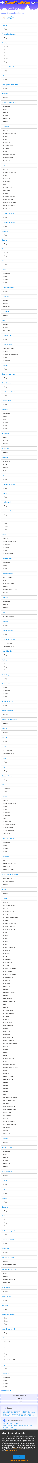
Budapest (7, 932)
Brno (5, 50)
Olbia (5, 151)
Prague (6, 29)
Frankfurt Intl (7, 959)
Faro (5, 464)
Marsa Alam (7, 190)
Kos (5, 184)
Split (5, 470)
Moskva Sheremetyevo (10, 1043)
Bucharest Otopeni (9, 929)
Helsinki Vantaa (8, 977)
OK (19, 1457)
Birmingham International (11, 917)
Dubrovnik (7, 461)
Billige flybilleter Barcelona (25, 1425)
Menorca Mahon (8, 1037)
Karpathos (7, 986)
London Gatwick (8, 1022)
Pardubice (7, 59)
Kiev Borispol (8, 998)
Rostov (6, 1082)
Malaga (6, 467)
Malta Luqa (7, 1031)
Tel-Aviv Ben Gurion (9, 1106)
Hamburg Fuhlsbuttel (10, 974)
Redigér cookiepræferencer (19, 1460)
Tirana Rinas (7, 1115)
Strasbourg (7, 1103)
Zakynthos (7, 160)
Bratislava (7, 47)
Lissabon (6, 1019)
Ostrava (6, 56)
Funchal (6, 965)
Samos (6, 1088)
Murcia (6, 1046)
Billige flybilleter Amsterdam (10, 1423)
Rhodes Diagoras (9, 157)
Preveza (6, 1073)
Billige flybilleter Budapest (10, 1429)
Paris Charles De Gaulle (11, 354)
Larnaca (6, 148)
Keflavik (6, 995)
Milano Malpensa (9, 1040)
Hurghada (7, 181)
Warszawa (7, 306)
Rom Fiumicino (8, 1079)
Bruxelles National (9, 926)
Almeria (6, 902)
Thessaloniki (7, 1112)
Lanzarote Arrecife (9, 616)
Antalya (6, 130)
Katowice (6, 300)
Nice (5, 1055)
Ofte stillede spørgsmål (19, 1395)
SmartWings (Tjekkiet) (10, 17)
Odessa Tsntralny (9, 1058)
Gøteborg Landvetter (10, 968)
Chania (6, 941)
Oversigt (19, 1402)
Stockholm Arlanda (9, 1100)
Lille (5, 580)
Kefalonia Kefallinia (9, 992)
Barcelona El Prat (9, 911)
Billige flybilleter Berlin (8, 1427)
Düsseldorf (7, 953)
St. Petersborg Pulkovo (10, 1097)
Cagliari (6, 935)
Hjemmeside (7, 1390)
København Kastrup (9, 1001)
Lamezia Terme (8, 145)
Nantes (6, 351)
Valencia (6, 1118)
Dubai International (9, 947)
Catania (6, 136)
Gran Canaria (8, 577)
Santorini (6, 1091)
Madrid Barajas (8, 1025)
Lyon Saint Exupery (9, 348)
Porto (5, 1070)
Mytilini (6, 1049)
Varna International (9, 205)
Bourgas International (10, 133)
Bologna (6, 920)
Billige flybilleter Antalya (10, 1425)
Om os (9, 1408)
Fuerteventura (8, 643)
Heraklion (7, 142)
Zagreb (6, 1130)
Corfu (5, 139)
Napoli (6, 1052)
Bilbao (6, 914)
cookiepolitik (16, 1449)
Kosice (6, 53)
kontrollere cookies (12, 1450)
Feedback (19, 1398)
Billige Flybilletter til (14, 1420)
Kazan (6, 989)
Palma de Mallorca (9, 154)
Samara (6, 1085)
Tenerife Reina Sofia (10, 202)
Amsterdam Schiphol (10, 905)
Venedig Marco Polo (10, 1124)
